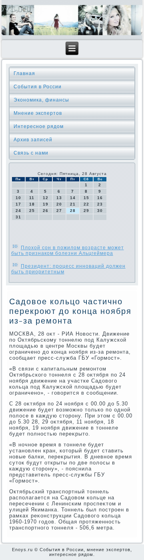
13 (59, 197)
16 (100, 197)
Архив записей (33, 140)
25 (32, 210)
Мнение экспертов (38, 113)
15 (86, 197)
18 (32, 204)
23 (100, 204)
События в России (38, 87)
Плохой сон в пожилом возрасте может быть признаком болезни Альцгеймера (67, 250)
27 (59, 210)
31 (18, 217)
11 (31, 197)
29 (86, 210)
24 (18, 210)
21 (73, 204)
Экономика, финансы (41, 100)
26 (45, 210)
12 (45, 197)
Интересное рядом (39, 126)
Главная (24, 73)
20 (59, 204)
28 (73, 210)
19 (45, 204)
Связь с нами (31, 153)
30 (100, 210)
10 (18, 197)
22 (86, 204)
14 (73, 197)
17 (18, 204)
